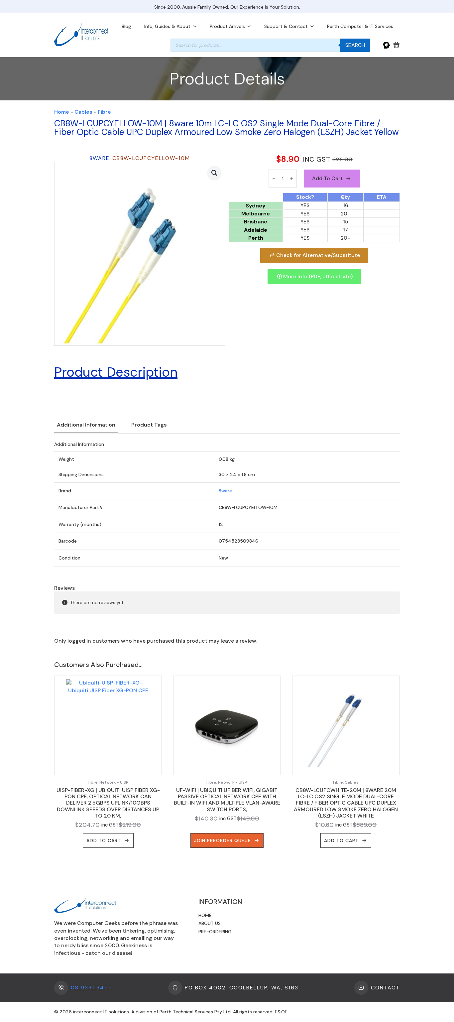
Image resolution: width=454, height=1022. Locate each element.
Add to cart (327, 178)
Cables (83, 111)
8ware (225, 491)
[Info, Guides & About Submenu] (196, 26)
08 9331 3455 (91, 987)
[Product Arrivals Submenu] (251, 26)
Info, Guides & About (167, 26)
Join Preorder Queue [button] (222, 840)
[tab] (86, 425)
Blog (126, 26)
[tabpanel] (227, 504)
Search (355, 45)
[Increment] (291, 178)
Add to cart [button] (103, 840)
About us (209, 923)
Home (61, 111)
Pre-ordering (215, 932)
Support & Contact (286, 26)
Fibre (104, 111)
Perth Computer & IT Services (360, 26)
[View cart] (396, 45)
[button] (214, 173)
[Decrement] (274, 178)
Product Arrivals (227, 26)
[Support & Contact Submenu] (314, 26)
